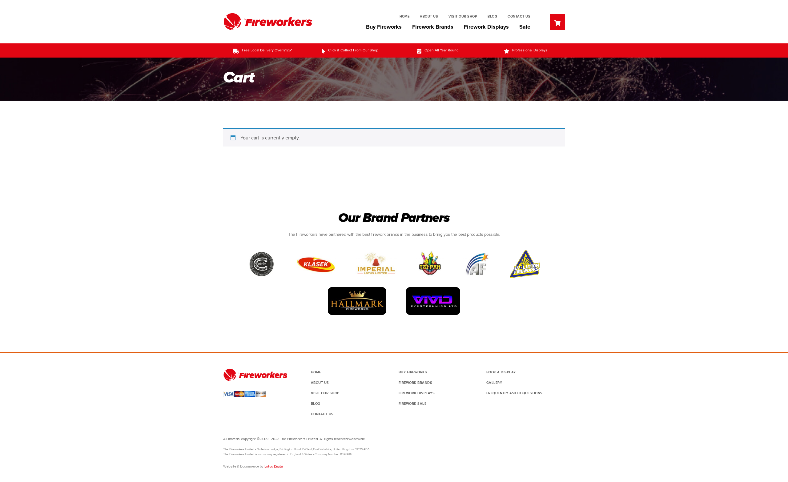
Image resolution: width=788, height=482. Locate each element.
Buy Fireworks (384, 27)
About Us (429, 16)
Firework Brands (432, 27)
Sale (524, 27)
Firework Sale (412, 404)
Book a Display (501, 372)
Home (405, 16)
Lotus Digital (273, 466)
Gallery (494, 383)
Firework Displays (486, 27)
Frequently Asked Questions (514, 393)
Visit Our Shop (462, 16)
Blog (492, 16)
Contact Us (519, 16)
